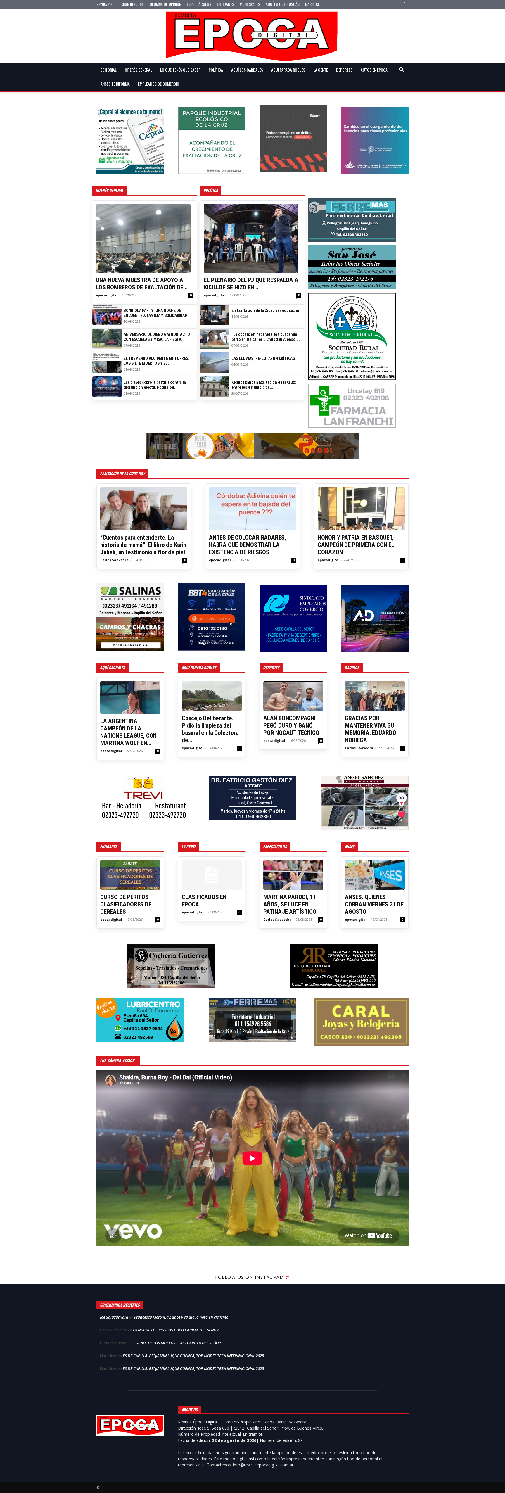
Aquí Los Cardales (247, 70)
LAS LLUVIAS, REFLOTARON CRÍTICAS (263, 358)
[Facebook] (404, 4)
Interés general (138, 70)
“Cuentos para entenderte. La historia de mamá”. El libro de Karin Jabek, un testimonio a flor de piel (143, 545)
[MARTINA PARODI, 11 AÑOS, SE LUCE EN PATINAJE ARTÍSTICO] (293, 875)
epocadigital (107, 295)
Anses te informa (115, 84)
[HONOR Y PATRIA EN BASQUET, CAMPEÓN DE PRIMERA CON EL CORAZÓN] (361, 508)
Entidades (225, 4)
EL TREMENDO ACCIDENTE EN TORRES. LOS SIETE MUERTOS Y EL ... (156, 361)
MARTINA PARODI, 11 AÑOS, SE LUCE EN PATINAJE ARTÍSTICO (289, 904)
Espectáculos (199, 4)
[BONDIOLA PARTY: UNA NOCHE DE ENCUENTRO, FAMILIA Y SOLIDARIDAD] (107, 315)
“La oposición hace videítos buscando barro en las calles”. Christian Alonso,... (265, 337)
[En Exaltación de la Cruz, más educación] (214, 315)
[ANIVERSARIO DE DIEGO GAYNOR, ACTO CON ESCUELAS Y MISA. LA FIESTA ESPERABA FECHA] (107, 339)
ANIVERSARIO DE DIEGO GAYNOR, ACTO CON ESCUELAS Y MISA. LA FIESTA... (157, 337)
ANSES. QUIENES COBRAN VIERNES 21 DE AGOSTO (374, 904)
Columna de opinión (164, 4)
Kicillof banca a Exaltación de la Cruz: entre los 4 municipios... (263, 385)
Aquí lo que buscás (283, 4)
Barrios (312, 4)
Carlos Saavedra (114, 560)
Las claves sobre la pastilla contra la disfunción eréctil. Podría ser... (155, 385)
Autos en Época (374, 70)
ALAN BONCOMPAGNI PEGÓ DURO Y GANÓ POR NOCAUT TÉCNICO (291, 725)
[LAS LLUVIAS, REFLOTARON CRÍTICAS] (214, 362)
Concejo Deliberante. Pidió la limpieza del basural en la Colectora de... (210, 729)
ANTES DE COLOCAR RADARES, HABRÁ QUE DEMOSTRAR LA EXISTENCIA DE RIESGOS (247, 545)
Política (216, 70)
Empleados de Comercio (158, 84)
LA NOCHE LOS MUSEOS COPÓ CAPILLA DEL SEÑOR (176, 1330)
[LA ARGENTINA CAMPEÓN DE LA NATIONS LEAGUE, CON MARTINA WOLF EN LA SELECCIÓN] (130, 697)
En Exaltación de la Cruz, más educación (265, 310)
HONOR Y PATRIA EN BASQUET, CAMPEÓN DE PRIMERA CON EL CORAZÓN (356, 545)
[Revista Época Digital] (252, 36)
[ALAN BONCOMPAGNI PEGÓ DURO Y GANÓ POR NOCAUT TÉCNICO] (293, 696)
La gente (320, 70)
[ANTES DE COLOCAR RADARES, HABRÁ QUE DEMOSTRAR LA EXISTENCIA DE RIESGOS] (252, 508)
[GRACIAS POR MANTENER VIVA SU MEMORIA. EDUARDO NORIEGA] (375, 696)
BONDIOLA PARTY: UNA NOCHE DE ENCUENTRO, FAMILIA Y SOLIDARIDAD (155, 313)
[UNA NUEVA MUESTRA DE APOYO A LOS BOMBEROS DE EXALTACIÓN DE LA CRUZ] (144, 238)
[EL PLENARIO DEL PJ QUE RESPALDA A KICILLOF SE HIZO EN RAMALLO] (252, 238)
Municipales (250, 4)
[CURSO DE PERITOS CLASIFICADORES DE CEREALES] (130, 875)
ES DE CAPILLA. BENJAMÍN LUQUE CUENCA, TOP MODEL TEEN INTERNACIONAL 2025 (193, 1355)
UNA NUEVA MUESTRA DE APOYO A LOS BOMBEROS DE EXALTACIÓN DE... (142, 284)
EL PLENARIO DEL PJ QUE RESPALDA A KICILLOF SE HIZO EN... (251, 284)
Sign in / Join (132, 4)
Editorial (109, 70)
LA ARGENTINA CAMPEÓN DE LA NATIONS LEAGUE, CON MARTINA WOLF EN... (128, 732)
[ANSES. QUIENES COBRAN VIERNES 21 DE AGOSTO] (375, 875)
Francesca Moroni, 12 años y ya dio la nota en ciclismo (181, 1317)
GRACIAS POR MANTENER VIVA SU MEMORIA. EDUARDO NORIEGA (370, 729)
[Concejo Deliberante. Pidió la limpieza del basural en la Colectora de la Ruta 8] (212, 696)
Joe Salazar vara (114, 1317)
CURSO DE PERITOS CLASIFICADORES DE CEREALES (125, 904)
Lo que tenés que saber (180, 70)
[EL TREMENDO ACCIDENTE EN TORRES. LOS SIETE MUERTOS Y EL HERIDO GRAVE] (107, 362)
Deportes (344, 70)
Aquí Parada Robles (288, 70)
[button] (402, 70)
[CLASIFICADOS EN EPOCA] (212, 875)
